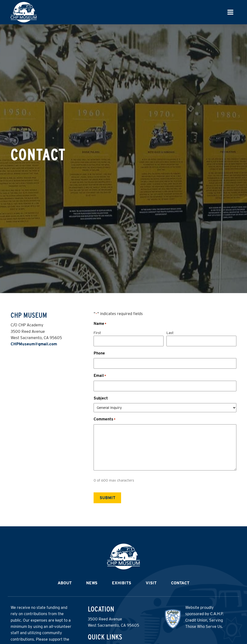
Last (170, 333)
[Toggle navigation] (230, 12)
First (97, 333)
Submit (107, 497)
